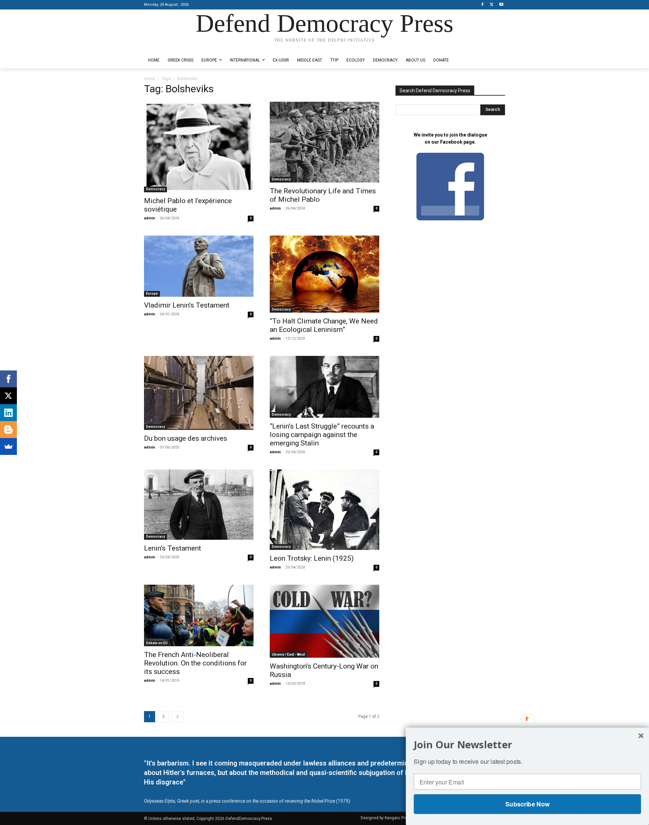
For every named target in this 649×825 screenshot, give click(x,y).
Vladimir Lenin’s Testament (187, 305)
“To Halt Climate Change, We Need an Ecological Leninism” (324, 325)
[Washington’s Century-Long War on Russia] (324, 621)
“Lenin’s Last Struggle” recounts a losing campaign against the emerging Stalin (322, 434)
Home (149, 78)
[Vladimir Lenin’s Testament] (199, 266)
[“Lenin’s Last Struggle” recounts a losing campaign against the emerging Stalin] (324, 386)
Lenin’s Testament (172, 548)
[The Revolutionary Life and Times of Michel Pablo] (324, 142)
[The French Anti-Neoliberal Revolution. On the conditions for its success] (199, 615)
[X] (492, 5)
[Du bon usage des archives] (199, 393)
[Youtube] (501, 5)
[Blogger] (8, 429)
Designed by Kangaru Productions (170, 47)
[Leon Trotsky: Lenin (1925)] (324, 509)
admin (149, 218)
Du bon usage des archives (185, 438)
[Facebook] (482, 5)
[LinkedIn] (8, 412)
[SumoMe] (8, 446)
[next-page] (177, 716)
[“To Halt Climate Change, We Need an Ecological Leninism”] (324, 274)
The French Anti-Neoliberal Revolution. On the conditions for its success (195, 663)
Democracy (155, 189)
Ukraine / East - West (288, 654)
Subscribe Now (527, 804)
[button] (527, 744)
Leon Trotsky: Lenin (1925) (312, 558)
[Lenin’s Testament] (199, 504)
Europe (152, 293)
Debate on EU (157, 643)
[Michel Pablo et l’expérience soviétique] (199, 147)
